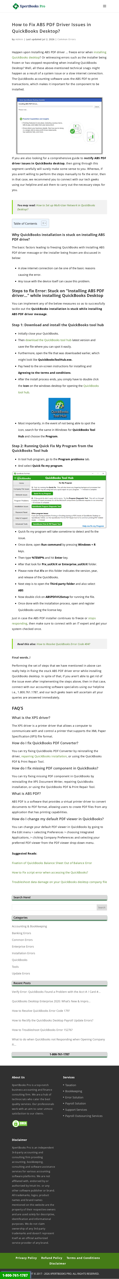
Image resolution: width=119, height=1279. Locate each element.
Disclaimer (57, 1263)
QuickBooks (19, 960)
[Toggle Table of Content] (42, 223)
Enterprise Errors (23, 946)
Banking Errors (21, 933)
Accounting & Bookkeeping (29, 926)
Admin (19, 39)
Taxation (70, 1085)
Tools (15, 967)
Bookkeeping (73, 1091)
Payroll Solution (75, 1103)
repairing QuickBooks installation (44, 756)
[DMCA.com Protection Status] (19, 1126)
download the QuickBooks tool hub (48, 340)
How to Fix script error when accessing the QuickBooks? (50, 872)
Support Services (76, 1109)
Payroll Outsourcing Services (84, 1116)
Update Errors (21, 973)
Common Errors (66, 39)
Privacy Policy (26, 1258)
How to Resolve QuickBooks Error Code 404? (63, 644)
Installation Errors (23, 953)
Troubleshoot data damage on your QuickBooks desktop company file (59, 882)
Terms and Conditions (83, 1258)
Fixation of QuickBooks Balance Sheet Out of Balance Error (52, 863)
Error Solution (74, 1097)
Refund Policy (51, 1258)
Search (101, 907)
